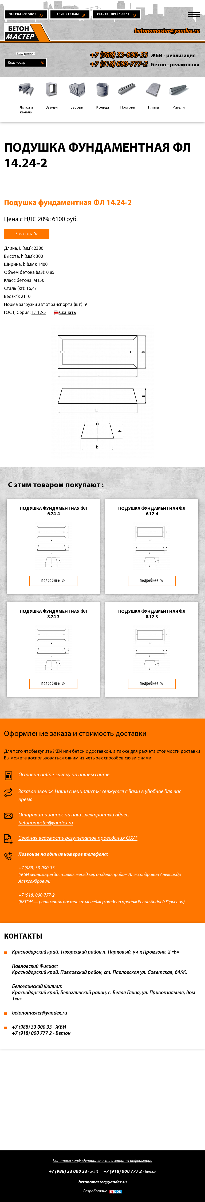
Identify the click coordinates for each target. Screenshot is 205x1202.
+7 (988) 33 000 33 (68, 1171)
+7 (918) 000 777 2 (123, 1171)
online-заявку (55, 775)
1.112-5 (38, 312)
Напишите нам (66, 14)
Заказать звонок (22, 14)
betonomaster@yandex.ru (167, 31)
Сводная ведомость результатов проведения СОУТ (77, 838)
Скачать (67, 312)
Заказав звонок (35, 791)
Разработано (95, 1191)
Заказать (24, 234)
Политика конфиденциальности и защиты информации (102, 1161)
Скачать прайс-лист (113, 14)
